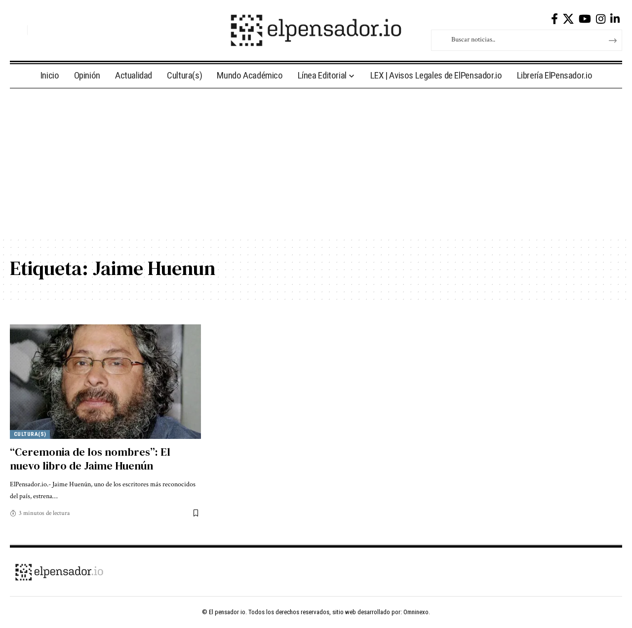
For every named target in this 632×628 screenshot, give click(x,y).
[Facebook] (554, 19)
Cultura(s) (30, 434)
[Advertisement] (316, 162)
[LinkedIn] (615, 19)
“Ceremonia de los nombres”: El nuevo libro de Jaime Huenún (90, 458)
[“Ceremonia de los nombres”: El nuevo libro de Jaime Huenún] (105, 381)
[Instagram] (600, 19)
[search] (17, 30)
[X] (568, 19)
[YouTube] (584, 19)
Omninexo (416, 612)
